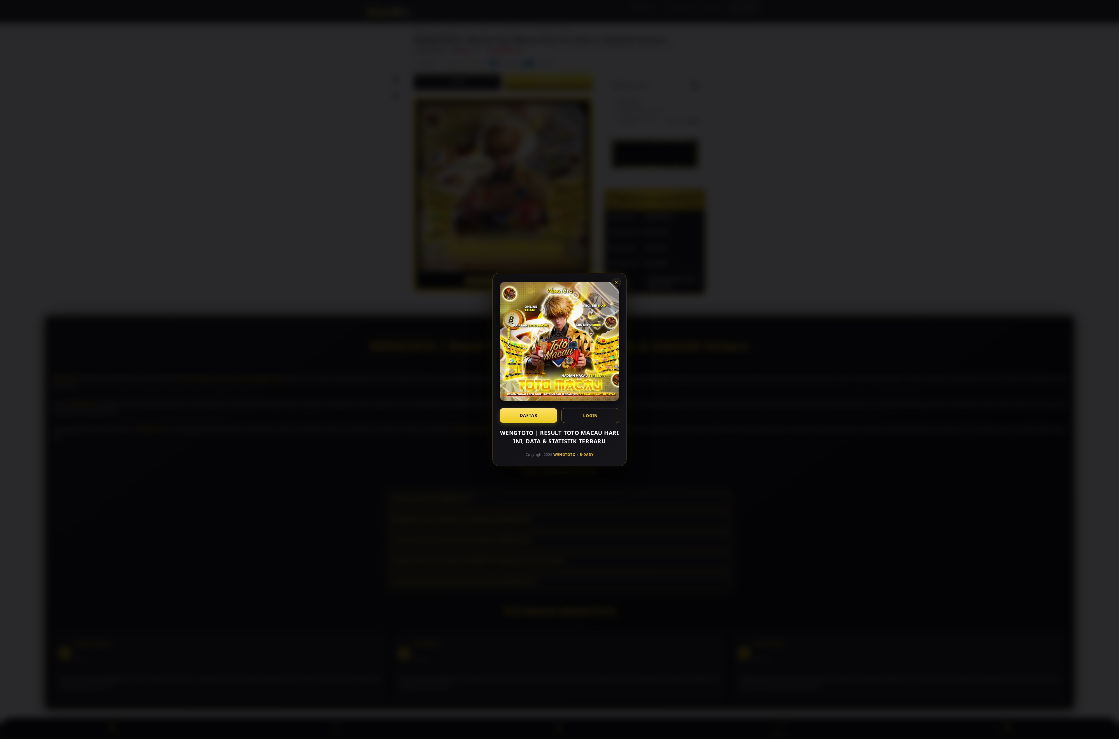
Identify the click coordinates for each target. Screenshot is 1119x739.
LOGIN (590, 415)
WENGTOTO (564, 454)
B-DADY (587, 454)
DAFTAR (528, 415)
